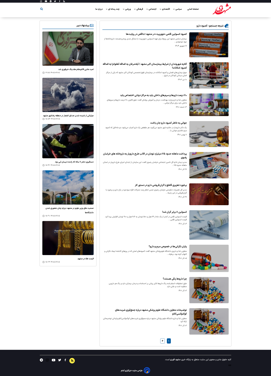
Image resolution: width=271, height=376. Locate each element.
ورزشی (128, 9)
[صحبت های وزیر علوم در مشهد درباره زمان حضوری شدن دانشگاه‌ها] (68, 187)
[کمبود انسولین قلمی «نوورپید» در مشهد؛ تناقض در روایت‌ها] (209, 44)
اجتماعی (153, 9)
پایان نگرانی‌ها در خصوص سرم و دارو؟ (168, 246)
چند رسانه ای (114, 9)
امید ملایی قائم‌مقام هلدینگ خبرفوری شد (76, 69)
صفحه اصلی (193, 9)
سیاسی (178, 9)
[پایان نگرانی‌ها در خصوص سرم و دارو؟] (209, 258)
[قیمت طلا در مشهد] (68, 238)
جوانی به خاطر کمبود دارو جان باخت (168, 123)
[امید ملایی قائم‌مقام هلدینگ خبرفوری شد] (68, 49)
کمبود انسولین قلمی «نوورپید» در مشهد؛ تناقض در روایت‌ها (156, 34)
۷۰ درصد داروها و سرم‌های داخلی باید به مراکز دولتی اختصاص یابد (153, 95)
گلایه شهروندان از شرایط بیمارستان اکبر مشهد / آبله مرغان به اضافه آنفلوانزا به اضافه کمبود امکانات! (145, 66)
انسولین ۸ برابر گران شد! (174, 212)
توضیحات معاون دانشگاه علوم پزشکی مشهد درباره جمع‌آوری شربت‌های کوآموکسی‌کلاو (151, 312)
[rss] (64, 1)
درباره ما (99, 9)
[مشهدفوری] (221, 9)
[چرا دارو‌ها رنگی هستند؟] (209, 290)
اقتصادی (166, 9)
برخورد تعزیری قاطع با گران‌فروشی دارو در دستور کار (161, 185)
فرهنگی (139, 9)
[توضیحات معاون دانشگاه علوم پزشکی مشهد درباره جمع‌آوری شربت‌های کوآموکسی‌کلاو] (209, 321)
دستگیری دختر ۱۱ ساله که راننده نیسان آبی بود (74, 162)
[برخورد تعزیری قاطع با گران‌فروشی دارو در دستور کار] (209, 194)
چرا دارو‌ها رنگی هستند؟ (175, 279)
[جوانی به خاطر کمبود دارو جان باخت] (209, 134)
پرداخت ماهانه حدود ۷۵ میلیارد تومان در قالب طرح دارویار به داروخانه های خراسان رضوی (145, 156)
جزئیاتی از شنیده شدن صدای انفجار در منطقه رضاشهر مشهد (68, 115)
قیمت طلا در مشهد (85, 258)
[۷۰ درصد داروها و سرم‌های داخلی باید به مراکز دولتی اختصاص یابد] (209, 104)
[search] (41, 9)
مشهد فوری (175, 359)
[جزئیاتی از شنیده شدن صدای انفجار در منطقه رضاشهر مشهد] (68, 95)
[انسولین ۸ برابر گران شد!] (209, 225)
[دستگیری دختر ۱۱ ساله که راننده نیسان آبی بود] (68, 141)
